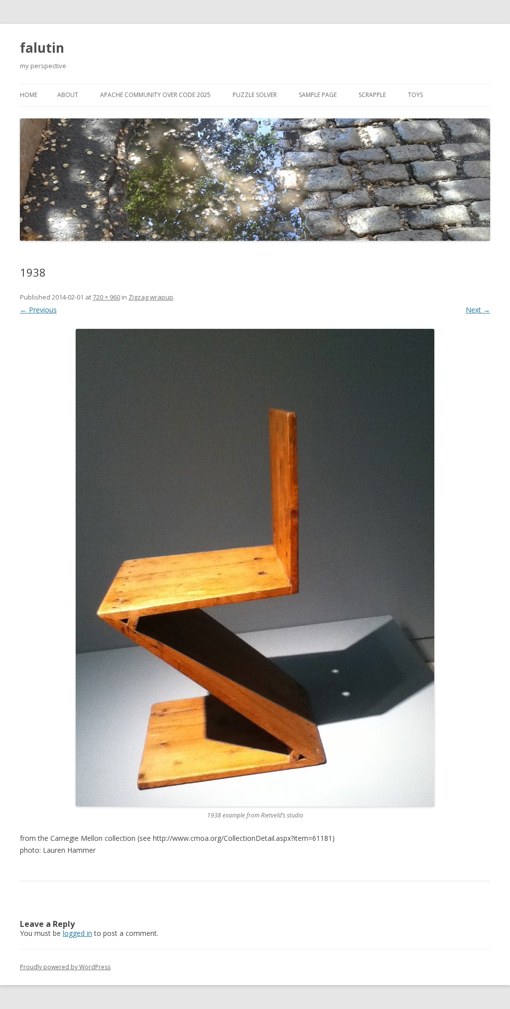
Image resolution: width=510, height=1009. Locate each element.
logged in (77, 933)
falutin (42, 48)
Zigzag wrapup (150, 297)
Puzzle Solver (255, 95)
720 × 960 (106, 297)
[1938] (255, 568)
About (67, 95)
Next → (478, 309)
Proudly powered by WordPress (65, 967)
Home (28, 95)
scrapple (372, 95)
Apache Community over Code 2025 (155, 95)
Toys (415, 95)
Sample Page (318, 95)
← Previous (38, 309)
